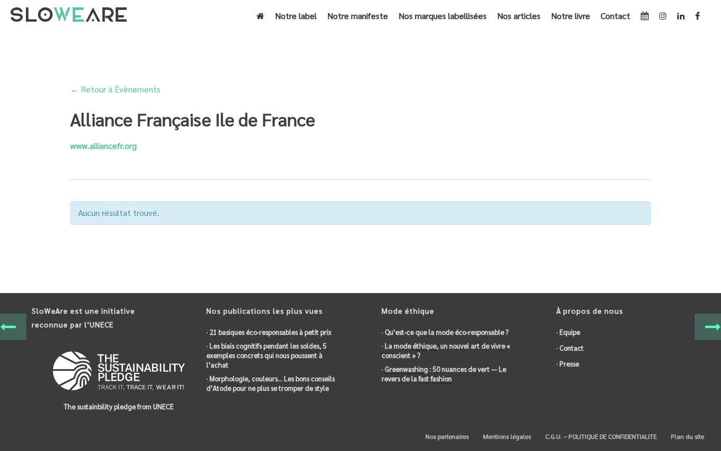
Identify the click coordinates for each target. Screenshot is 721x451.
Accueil (518, 45)
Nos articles (518, 15)
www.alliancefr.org (103, 145)
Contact (615, 15)
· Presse (567, 363)
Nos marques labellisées (443, 15)
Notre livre (570, 15)
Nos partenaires (446, 436)
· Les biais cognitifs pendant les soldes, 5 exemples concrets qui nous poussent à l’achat (266, 355)
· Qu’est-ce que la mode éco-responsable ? (445, 331)
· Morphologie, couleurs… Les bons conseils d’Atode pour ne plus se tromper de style (270, 383)
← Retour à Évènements (115, 89)
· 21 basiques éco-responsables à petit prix (268, 331)
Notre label (296, 15)
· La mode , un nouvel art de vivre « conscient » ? (446, 350)
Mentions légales (506, 436)
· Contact (570, 347)
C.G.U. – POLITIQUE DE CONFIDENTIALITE (600, 436)
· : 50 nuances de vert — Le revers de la (444, 373)
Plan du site (686, 436)
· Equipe (568, 331)
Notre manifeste (357, 15)
